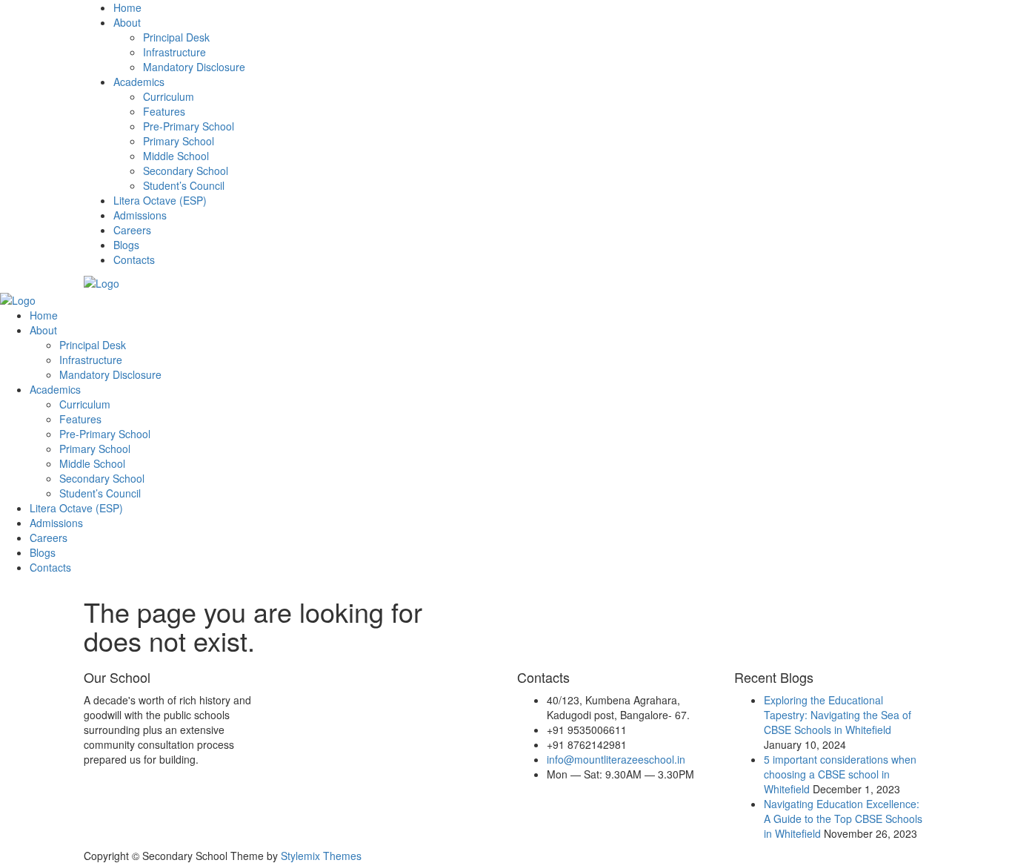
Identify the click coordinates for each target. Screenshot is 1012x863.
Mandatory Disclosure (194, 66)
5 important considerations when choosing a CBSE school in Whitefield (840, 774)
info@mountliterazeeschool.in (616, 759)
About (127, 22)
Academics (138, 81)
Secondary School (185, 170)
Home (127, 7)
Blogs (126, 244)
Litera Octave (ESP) (160, 200)
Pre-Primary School (188, 126)
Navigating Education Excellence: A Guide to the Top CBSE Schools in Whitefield (843, 818)
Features (164, 111)
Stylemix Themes (321, 855)
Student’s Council (183, 185)
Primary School (178, 140)
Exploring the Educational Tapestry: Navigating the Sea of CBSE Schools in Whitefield (837, 714)
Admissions (140, 215)
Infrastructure (174, 51)
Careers (132, 229)
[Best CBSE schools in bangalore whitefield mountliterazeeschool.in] (101, 281)
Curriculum (168, 96)
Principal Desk (176, 37)
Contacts (134, 259)
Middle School (176, 155)
